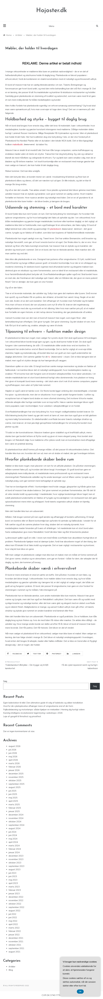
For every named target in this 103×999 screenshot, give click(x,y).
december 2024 (16, 814)
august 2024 (14, 828)
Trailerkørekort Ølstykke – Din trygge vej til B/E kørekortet (26, 667)
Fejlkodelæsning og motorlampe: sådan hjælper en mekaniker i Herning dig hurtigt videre (44, 709)
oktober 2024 (15, 821)
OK (80, 992)
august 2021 (14, 951)
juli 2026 (12, 749)
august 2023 (14, 869)
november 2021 (16, 941)
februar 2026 (15, 766)
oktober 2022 (15, 903)
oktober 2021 (15, 945)
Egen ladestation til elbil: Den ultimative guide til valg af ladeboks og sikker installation (43, 702)
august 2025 (14, 787)
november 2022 (16, 900)
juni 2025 (13, 794)
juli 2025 (12, 791)
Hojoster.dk (51, 11)
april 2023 (13, 883)
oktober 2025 (15, 780)
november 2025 (16, 777)
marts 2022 (14, 927)
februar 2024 (15, 849)
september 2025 (16, 784)
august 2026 (14, 746)
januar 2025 (14, 811)
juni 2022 (13, 917)
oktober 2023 (15, 862)
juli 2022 (12, 914)
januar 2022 (14, 934)
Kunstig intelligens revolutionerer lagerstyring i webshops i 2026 (32, 713)
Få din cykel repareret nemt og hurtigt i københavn (80, 667)
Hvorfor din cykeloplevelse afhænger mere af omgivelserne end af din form (38, 706)
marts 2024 (14, 845)
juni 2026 (13, 753)
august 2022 (14, 910)
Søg (5, 681)
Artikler (12, 966)
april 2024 (13, 842)
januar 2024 (14, 852)
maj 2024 (13, 838)
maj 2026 (13, 756)
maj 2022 (13, 921)
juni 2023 (13, 876)
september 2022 (16, 907)
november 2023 (16, 859)
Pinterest (57, 654)
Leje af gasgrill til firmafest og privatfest (22, 716)
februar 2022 (15, 931)
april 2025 (13, 801)
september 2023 (16, 866)
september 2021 (16, 948)
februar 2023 (15, 890)
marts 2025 (14, 804)
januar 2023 (14, 893)
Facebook (17, 654)
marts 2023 (14, 886)
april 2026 (13, 760)
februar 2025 (15, 808)
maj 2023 (13, 880)
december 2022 (16, 897)
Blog (11, 970)
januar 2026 (14, 770)
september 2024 (16, 825)
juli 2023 (12, 873)
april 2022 (13, 924)
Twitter (37, 654)
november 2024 (16, 818)
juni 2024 (13, 835)
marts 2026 (14, 763)
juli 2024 (12, 832)
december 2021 (16, 938)
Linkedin (76, 654)
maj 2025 (13, 797)
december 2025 (16, 773)
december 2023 (16, 856)
